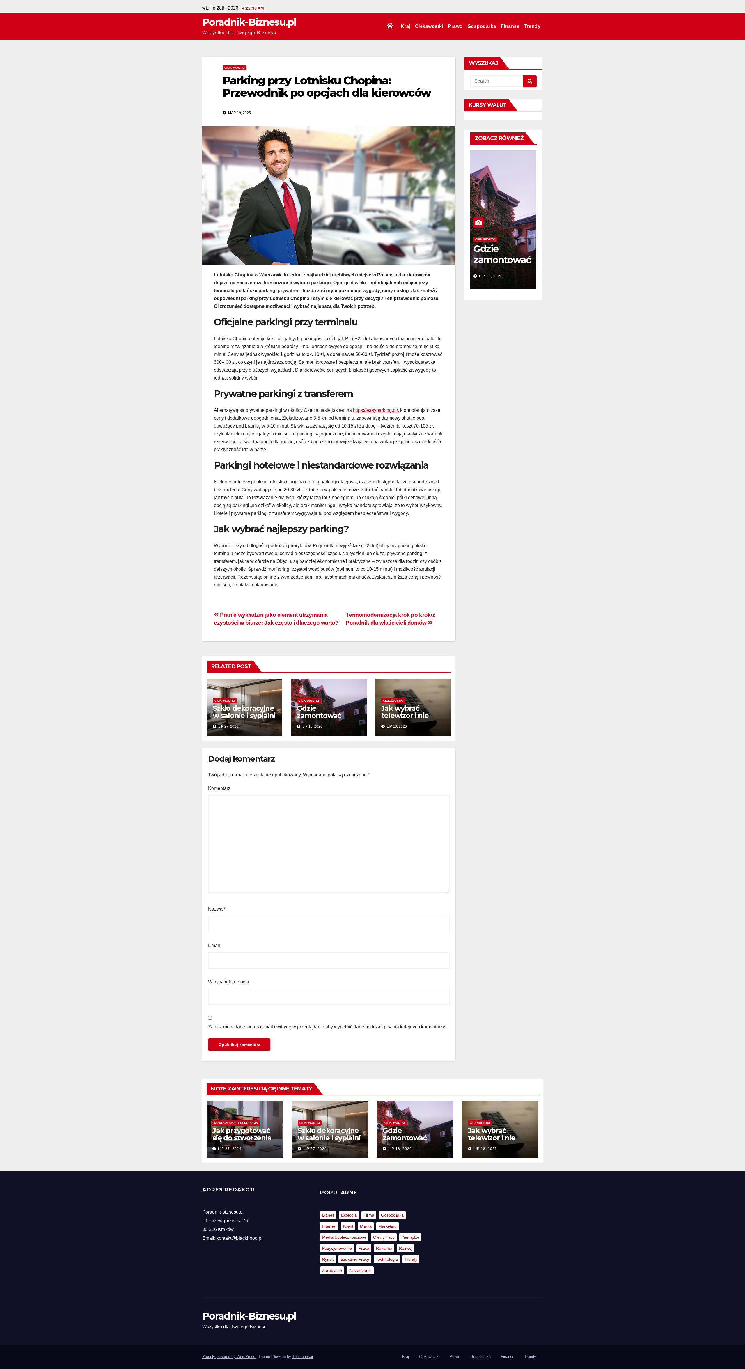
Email (215, 945)
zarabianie (332, 1270)
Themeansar (302, 1356)
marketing (387, 1226)
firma (368, 1215)
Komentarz (219, 788)
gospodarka (392, 1215)
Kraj (405, 26)
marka (366, 1226)
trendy (411, 1259)
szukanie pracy (354, 1259)
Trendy (532, 26)
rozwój (405, 1248)
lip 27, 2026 (230, 1149)
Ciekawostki (429, 26)
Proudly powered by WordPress (229, 1356)
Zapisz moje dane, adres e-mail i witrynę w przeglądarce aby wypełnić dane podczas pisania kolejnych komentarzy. (327, 1026)
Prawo (455, 26)
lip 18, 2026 (491, 276)
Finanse (510, 26)
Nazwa (217, 909)
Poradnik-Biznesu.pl (249, 22)
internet (329, 1226)
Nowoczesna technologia (236, 1123)
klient (348, 1226)
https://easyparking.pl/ (375, 410)
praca (364, 1248)
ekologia (349, 1215)
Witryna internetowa (228, 981)
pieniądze (410, 1237)
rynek (328, 1259)
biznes (328, 1215)
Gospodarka (481, 26)
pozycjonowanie (337, 1248)
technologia (387, 1259)
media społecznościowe (344, 1237)
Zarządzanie (360, 1270)
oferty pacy (384, 1237)
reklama (384, 1248)
